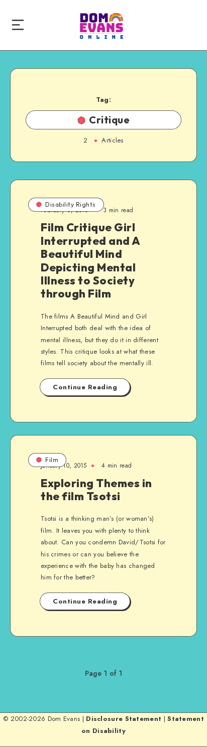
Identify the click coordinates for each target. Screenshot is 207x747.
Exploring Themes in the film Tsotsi (96, 489)
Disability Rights (70, 204)
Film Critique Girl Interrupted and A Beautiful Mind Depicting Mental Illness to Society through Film (91, 260)
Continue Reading (85, 387)
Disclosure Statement (123, 718)
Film (51, 460)
